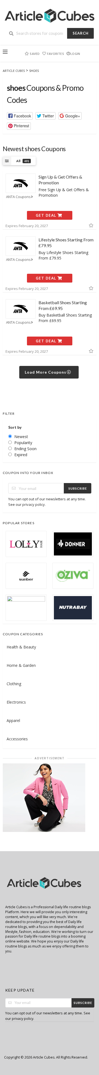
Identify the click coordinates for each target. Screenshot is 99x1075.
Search (81, 33)
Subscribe (77, 488)
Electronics (16, 702)
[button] (20, 116)
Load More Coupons (46, 372)
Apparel (13, 720)
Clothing (14, 683)
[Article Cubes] (49, 14)
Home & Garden (21, 665)
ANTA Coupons (18, 196)
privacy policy (33, 504)
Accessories (17, 738)
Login (75, 54)
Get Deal (46, 215)
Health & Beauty (21, 647)
